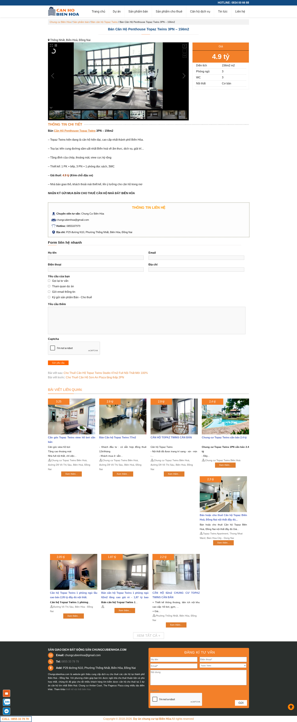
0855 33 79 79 (70, 661)
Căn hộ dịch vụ (200, 11)
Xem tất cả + (148, 635)
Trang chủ (98, 11)
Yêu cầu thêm (57, 304)
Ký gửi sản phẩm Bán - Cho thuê (72, 297)
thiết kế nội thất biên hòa (78, 689)
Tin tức (223, 11)
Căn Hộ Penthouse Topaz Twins (75, 130)
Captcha (53, 339)
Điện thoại (54, 264)
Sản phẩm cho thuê (169, 11)
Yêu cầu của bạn (59, 276)
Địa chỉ (152, 264)
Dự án (117, 11)
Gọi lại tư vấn (60, 280)
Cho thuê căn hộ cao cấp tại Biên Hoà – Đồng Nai (64, 11)
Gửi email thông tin (63, 291)
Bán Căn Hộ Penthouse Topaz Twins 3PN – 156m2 (148, 29)
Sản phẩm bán (138, 11)
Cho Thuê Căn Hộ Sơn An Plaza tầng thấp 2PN (95, 377)
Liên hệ (240, 11)
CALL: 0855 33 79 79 (15, 719)
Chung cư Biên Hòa (60, 22)
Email (152, 252)
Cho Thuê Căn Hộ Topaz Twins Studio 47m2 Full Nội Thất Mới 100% (106, 372)
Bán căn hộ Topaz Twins (104, 22)
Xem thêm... (71, 474)
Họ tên (52, 252)
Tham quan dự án (63, 286)
